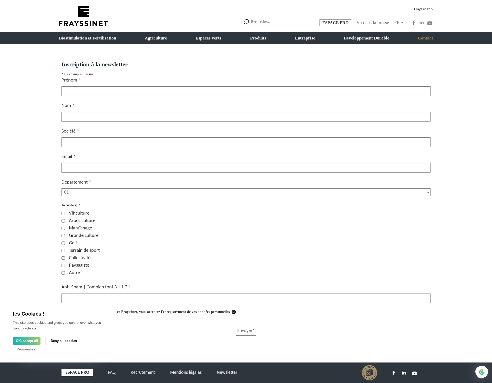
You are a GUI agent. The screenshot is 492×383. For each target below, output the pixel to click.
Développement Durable (366, 38)
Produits (258, 38)
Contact (425, 38)
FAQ (112, 372)
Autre (74, 272)
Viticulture (79, 213)
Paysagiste (79, 265)
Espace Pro (335, 23)
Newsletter (227, 372)
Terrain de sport (84, 250)
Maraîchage (80, 228)
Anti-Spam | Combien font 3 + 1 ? (95, 287)
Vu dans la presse (372, 22)
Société (70, 131)
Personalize (26, 349)
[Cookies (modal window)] (481, 372)
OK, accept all (27, 341)
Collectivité (79, 258)
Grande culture (83, 235)
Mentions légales (186, 372)
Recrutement (143, 372)
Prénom (70, 80)
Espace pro (77, 372)
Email (68, 156)
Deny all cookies (64, 341)
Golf (73, 243)
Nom (67, 105)
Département (76, 182)
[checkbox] (63, 213)
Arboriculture (82, 220)
